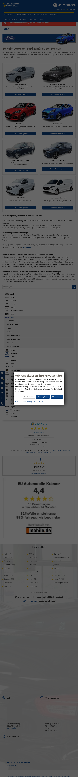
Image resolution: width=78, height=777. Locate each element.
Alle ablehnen (56, 397)
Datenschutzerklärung (23, 401)
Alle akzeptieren (42, 397)
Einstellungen (29, 397)
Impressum (38, 401)
